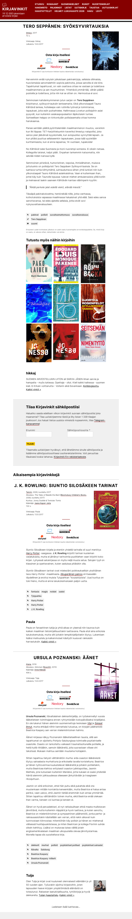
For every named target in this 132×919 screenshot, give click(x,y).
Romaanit (52, 4)
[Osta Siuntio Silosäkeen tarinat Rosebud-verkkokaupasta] (66, 533)
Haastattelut (43, 11)
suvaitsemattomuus (60, 214)
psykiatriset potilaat (70, 845)
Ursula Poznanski (39, 863)
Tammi (29, 492)
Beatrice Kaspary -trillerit (43, 858)
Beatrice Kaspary (39, 854)
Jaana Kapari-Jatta (42, 503)
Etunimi (30, 430)
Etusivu (39, 4)
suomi (34, 223)
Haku (90, 11)
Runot (85, 4)
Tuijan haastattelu (48, 895)
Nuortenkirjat (101, 4)
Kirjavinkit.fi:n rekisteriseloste (70, 456)
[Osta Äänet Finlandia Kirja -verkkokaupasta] (51, 699)
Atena (28, 664)
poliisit (44, 214)
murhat (45, 845)
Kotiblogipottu (91, 386)
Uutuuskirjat (110, 7)
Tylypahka (36, 596)
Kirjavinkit (15, 9)
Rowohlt (47, 667)
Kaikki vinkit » (33, 389)
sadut (61, 591)
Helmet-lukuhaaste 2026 (69, 11)
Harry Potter (37, 600)
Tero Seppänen (38, 219)
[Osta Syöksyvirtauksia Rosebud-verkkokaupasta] (65, 62)
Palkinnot (56, 7)
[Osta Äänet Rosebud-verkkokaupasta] (66, 699)
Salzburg (45, 849)
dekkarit (35, 845)
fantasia (35, 591)
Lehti (99, 11)
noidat (53, 591)
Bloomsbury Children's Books (73, 495)
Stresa (29, 33)
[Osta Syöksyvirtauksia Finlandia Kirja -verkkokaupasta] (50, 62)
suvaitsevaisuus (80, 214)
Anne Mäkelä (40, 670)
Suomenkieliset (70, 4)
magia (45, 591)
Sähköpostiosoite (78, 430)
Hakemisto (41, 7)
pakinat (35, 214)
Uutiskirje (81, 7)
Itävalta (34, 849)
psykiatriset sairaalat (92, 845)
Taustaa (94, 7)
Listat (68, 7)
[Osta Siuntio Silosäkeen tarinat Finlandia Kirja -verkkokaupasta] (51, 533)
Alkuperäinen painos (71, 574)
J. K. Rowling (37, 609)
